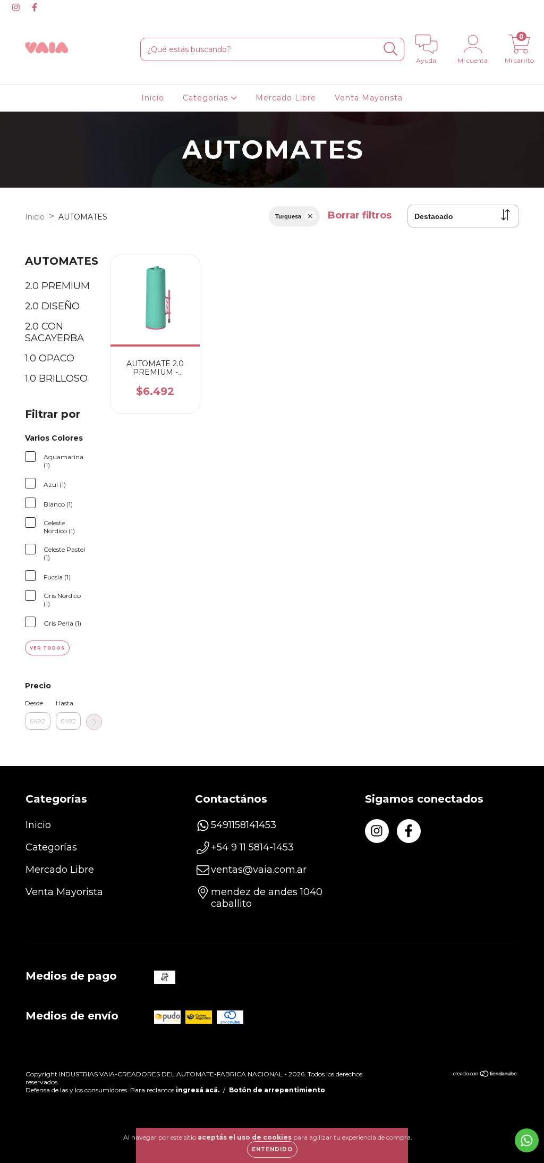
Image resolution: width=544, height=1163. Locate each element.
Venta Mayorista (369, 98)
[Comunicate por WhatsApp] (527, 1140)
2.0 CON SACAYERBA (54, 332)
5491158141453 (243, 825)
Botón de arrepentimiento (277, 1090)
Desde (34, 703)
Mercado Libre (286, 98)
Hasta (64, 703)
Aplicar (94, 722)
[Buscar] (390, 49)
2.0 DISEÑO (52, 306)
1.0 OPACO (49, 358)
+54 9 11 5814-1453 (252, 847)
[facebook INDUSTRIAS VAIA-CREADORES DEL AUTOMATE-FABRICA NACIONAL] (34, 7)
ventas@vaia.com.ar (259, 869)
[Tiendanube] (485, 1075)
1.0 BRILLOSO (56, 378)
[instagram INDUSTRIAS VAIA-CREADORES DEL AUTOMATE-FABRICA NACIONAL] (17, 7)
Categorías (207, 98)
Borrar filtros (360, 215)
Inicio (152, 98)
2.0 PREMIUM (57, 286)
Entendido (272, 1149)
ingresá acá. (197, 1090)
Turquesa (288, 216)
